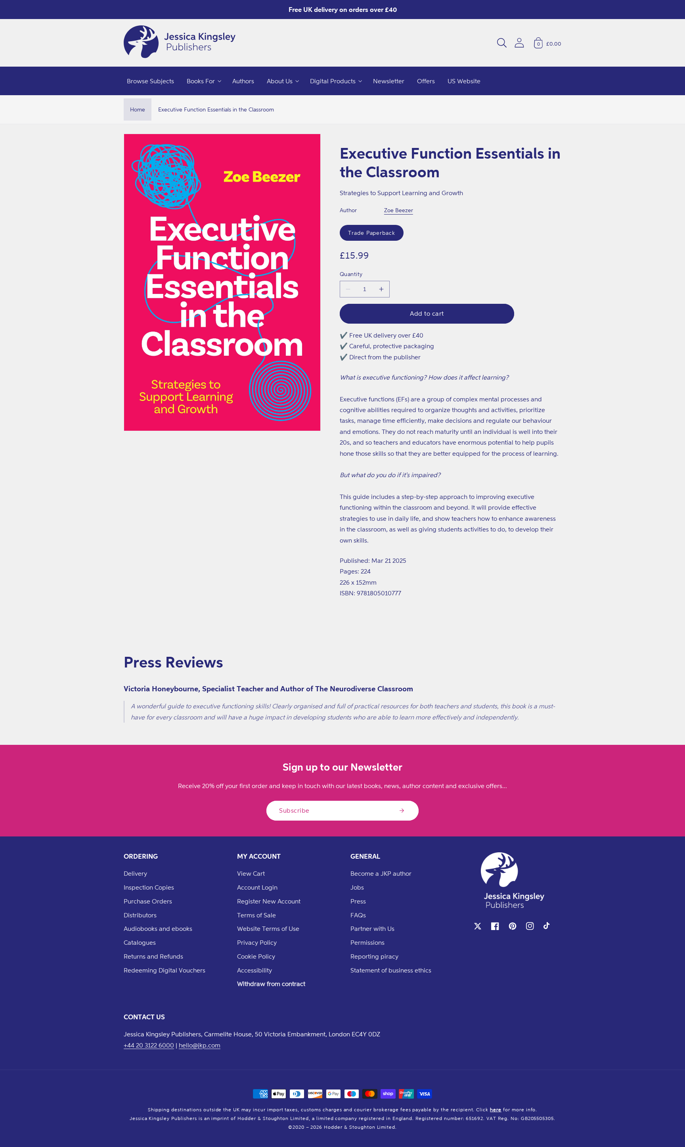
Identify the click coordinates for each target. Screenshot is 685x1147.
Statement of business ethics (390, 970)
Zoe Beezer (398, 210)
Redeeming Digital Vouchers (164, 970)
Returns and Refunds (153, 956)
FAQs (358, 915)
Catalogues (140, 942)
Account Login (257, 887)
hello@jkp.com (199, 1045)
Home (137, 109)
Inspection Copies (149, 887)
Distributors (140, 915)
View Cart (251, 873)
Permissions (367, 942)
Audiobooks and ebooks (158, 928)
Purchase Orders (148, 901)
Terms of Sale (256, 915)
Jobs (357, 887)
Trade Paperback (371, 232)
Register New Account (268, 901)
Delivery (135, 873)
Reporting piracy (374, 956)
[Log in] (519, 43)
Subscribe (294, 810)
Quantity (351, 273)
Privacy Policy (257, 942)
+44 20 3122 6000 (149, 1045)
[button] (502, 42)
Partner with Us (372, 928)
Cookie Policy (256, 956)
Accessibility (254, 970)
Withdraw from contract (271, 983)
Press (358, 901)
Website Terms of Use (268, 928)
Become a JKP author (380, 873)
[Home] (179, 42)
